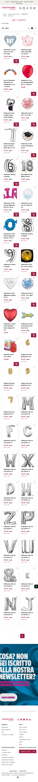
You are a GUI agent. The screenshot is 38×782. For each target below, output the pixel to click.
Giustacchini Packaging (8, 762)
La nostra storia (6, 752)
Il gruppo (4, 750)
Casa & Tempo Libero (14, 14)
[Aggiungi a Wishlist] (17, 34)
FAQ (3, 732)
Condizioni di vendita (7, 734)
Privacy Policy (13, 771)
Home (4, 14)
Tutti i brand (22, 729)
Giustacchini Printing (7, 760)
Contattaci (19, 3)
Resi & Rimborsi (6, 729)
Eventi (7, 1)
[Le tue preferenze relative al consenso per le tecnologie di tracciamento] (36, 586)
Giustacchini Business (8, 757)
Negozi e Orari (28, 1)
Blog (20, 744)
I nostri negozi (23, 732)
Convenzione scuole (16, 1)
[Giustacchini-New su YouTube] (24, 719)
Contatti (21, 734)
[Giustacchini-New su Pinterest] (27, 719)
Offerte (21, 737)
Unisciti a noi (25, 751)
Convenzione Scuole (24, 739)
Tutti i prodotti (23, 727)
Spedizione (5, 727)
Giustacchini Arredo (7, 764)
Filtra (7, 28)
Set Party (10, 16)
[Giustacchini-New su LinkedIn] (30, 719)
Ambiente (4, 755)
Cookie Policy (23, 771)
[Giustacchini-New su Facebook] (21, 719)
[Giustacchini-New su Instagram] (18, 719)
